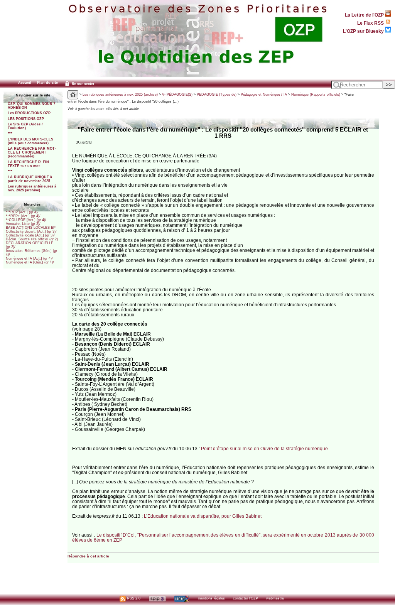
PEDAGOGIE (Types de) (216, 94)
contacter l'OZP (245, 598)
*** (10, 133)
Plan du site (47, 82)
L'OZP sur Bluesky (364, 31)
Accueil (24, 82)
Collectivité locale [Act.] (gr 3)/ (30, 235)
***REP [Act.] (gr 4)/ (22, 212)
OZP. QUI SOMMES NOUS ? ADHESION (32, 106)
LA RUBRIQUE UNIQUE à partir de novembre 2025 (30, 179)
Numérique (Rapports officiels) (315, 94)
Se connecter (83, 84)
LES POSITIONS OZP (26, 119)
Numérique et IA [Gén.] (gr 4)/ (30, 262)
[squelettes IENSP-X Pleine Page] (181, 598)
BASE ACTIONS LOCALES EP (31, 228)
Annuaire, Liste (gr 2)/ (23, 224)
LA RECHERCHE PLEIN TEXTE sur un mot (28, 164)
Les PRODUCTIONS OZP (29, 113)
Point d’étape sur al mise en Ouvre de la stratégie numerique (264, 448)
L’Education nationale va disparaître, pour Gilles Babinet (203, 515)
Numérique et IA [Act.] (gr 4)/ (29, 258)
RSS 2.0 (133, 598)
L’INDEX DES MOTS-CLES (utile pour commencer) (30, 141)
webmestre (275, 598)
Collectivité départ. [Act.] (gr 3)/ (31, 231)
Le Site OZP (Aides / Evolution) (25, 126)
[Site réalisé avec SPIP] (157, 598)
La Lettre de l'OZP (365, 14)
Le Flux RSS (371, 22)
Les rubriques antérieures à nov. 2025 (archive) (32, 188)
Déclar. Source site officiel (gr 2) (32, 239)
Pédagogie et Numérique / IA (264, 94)
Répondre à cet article (88, 556)
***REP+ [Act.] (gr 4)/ (23, 216)
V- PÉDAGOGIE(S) (177, 94)
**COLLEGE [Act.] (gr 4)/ (26, 220)
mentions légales (211, 598)
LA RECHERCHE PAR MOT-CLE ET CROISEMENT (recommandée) (32, 152)
